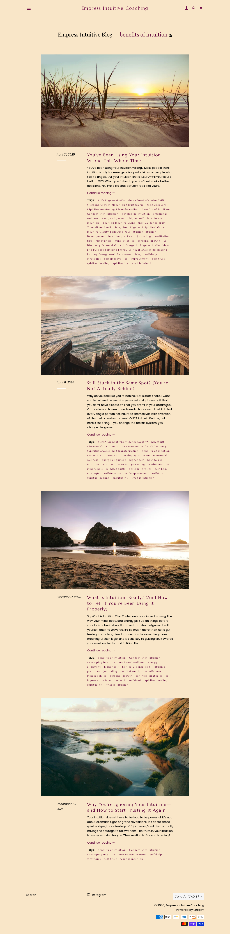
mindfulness (104, 240)
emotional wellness (132, 662)
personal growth (149, 240)
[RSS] (170, 35)
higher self (136, 218)
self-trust (158, 258)
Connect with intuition (102, 213)
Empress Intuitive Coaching (115, 8)
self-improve (112, 258)
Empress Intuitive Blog (85, 34)
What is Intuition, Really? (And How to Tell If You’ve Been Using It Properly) (127, 603)
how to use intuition (136, 666)
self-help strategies (149, 675)
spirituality (120, 263)
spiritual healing (98, 263)
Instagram (98, 895)
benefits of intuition (156, 209)
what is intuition (143, 263)
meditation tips (159, 464)
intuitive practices (121, 236)
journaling (144, 236)
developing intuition (136, 213)
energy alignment (114, 218)
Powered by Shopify (190, 910)
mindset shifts (124, 240)
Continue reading (99, 193)
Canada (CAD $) (187, 896)
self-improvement (137, 258)
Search (31, 895)
